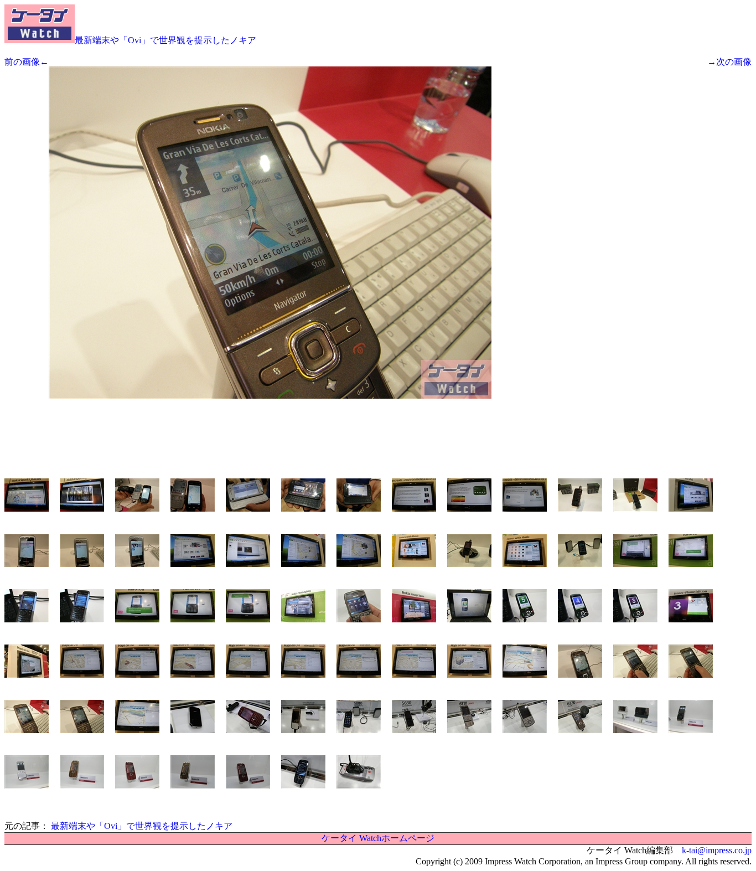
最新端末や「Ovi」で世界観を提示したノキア (165, 40)
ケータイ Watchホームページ (378, 838)
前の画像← (26, 61)
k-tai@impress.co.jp (717, 850)
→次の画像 (729, 61)
